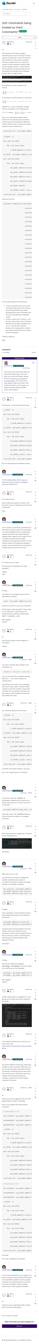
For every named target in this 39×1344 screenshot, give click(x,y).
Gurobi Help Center (7, 9)
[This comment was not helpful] (35, 404)
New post (19, 1326)
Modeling (24, 9)
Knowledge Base (9, 381)
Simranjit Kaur (8, 366)
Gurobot (23, 385)
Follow (19, 37)
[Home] (9, 3)
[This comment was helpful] (35, 398)
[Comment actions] (33, 362)
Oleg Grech (10, 42)
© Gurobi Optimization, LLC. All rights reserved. (16, 1340)
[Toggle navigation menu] (33, 3)
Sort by (34, 352)
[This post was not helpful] (35, 48)
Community (17, 9)
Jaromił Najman (7, 474)
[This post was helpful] (35, 42)
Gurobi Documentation (18, 378)
